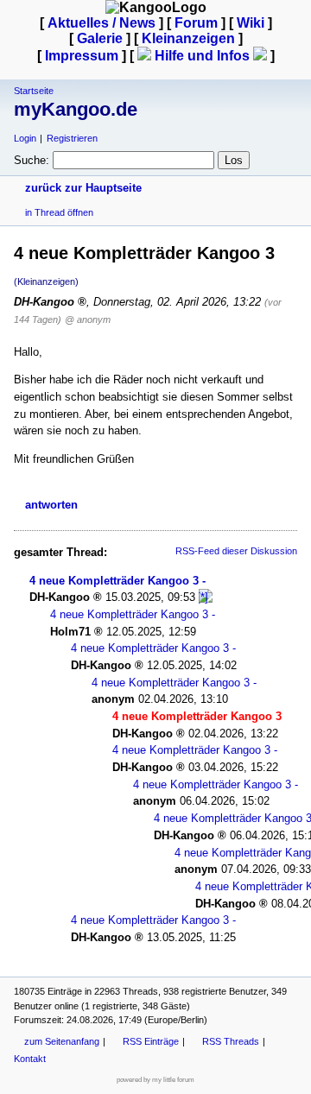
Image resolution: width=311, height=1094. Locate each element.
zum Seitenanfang (61, 1041)
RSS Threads (230, 1041)
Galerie (100, 38)
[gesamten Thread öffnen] (206, 597)
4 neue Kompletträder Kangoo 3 (114, 580)
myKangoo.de (75, 109)
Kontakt (30, 1058)
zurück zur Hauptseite (83, 187)
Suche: (31, 160)
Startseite (34, 90)
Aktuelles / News (102, 23)
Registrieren (72, 138)
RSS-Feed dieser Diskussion (236, 551)
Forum (196, 23)
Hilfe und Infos (202, 55)
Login (25, 138)
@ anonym (88, 319)
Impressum (81, 55)
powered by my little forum (155, 1080)
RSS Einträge (151, 1041)
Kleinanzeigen (188, 38)
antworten (51, 504)
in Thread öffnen (59, 212)
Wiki (250, 23)
